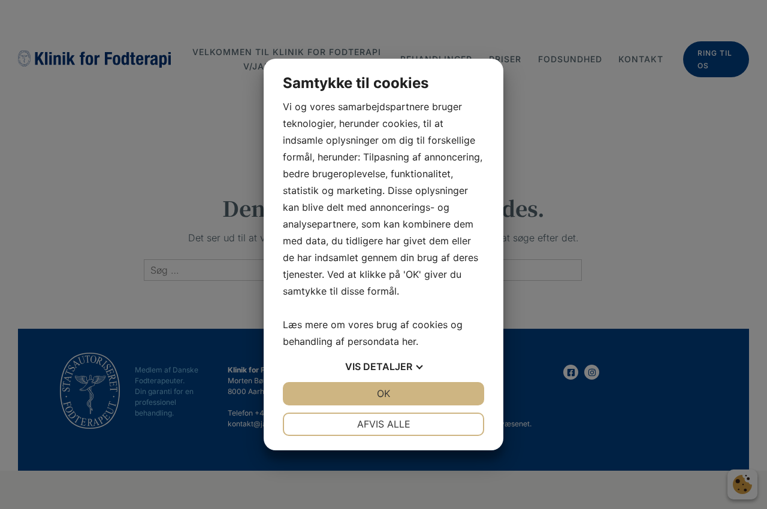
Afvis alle (383, 424)
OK (383, 393)
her (409, 341)
